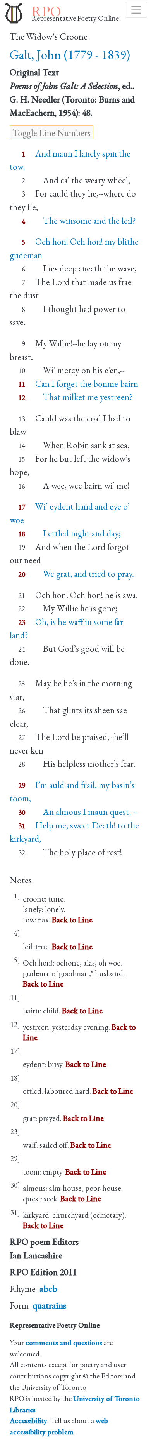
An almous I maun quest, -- (86, 812)
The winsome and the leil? (85, 220)
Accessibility (28, 1420)
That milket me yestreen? (84, 397)
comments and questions (64, 1342)
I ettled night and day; (78, 533)
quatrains (49, 1305)
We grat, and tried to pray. (84, 574)
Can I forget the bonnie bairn (86, 384)
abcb (48, 1289)
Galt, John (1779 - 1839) (70, 54)
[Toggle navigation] (136, 10)
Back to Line (72, 919)
